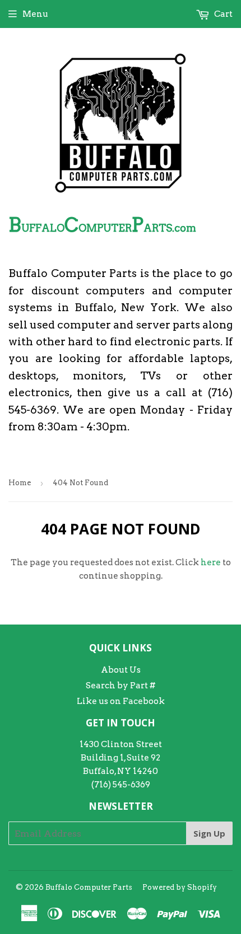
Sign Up (209, 833)
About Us (121, 670)
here (211, 562)
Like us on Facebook (121, 701)
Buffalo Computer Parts (88, 887)
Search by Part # (120, 685)
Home (19, 482)
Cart (222, 14)
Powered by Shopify (179, 887)
